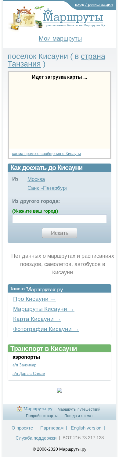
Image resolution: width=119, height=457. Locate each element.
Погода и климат (78, 416)
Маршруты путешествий (79, 409)
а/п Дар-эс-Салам (29, 373)
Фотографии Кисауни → (46, 329)
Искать (59, 233)
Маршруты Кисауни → (43, 309)
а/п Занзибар (24, 365)
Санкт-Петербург (47, 188)
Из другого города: (36, 201)
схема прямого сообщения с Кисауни (46, 153)
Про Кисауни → (34, 299)
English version (86, 427)
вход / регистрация (94, 4)
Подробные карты (42, 416)
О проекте (22, 427)
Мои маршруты (60, 38)
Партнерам (51, 427)
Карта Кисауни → (37, 319)
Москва (36, 179)
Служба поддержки (36, 438)
